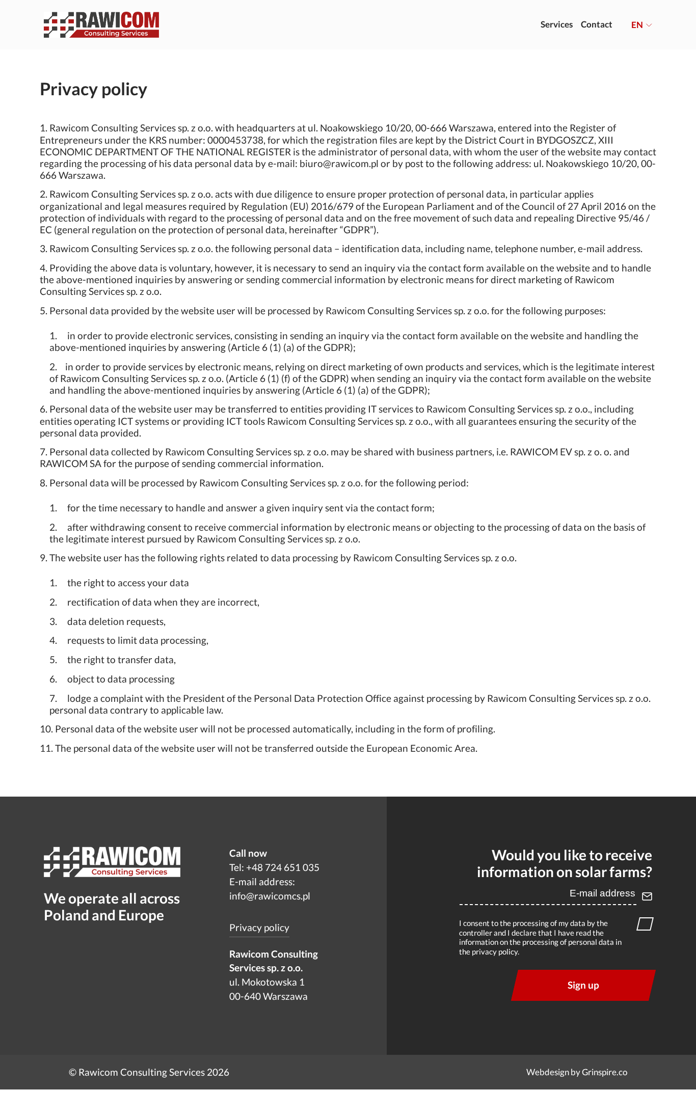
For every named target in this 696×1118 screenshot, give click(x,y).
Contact (596, 24)
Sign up (583, 985)
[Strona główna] (101, 24)
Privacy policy (259, 927)
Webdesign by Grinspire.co (576, 1072)
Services (557, 24)
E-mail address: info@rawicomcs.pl (269, 889)
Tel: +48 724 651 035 (274, 867)
